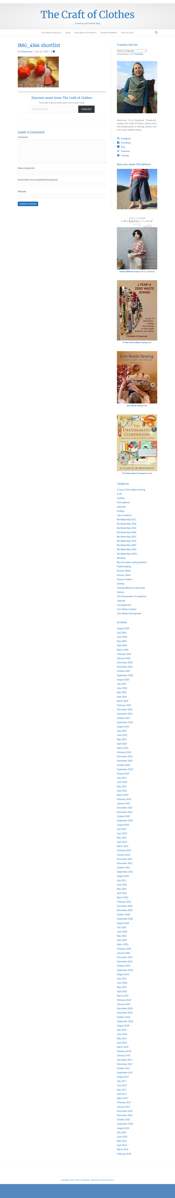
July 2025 (121, 684)
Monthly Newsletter (109, 33)
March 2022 (122, 846)
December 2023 (124, 756)
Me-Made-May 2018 (126, 524)
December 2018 (124, 1008)
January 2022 (123, 855)
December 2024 (124, 709)
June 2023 (122, 782)
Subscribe (86, 109)
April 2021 (122, 893)
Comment (23, 137)
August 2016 (123, 1128)
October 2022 (123, 816)
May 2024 (121, 739)
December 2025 (124, 662)
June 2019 (122, 983)
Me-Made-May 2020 (126, 532)
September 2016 (125, 1124)
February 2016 (124, 1154)
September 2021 (125, 872)
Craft (119, 494)
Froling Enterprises (107, 1180)
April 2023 (122, 791)
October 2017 (123, 1068)
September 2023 (125, 769)
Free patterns (123, 502)
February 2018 (124, 1051)
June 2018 (122, 1034)
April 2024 (122, 744)
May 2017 (121, 1090)
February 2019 (124, 1000)
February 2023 (124, 799)
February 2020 (124, 949)
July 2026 (121, 633)
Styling (120, 592)
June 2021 (122, 885)
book (137, 342)
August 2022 (123, 825)
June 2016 (122, 1137)
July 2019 (121, 978)
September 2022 (125, 820)
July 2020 (121, 927)
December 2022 (124, 808)
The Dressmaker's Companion (135, 473)
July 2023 (121, 778)
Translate (138, 54)
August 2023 (123, 773)
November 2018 (124, 1013)
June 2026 (122, 637)
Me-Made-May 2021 (126, 537)
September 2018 (125, 1021)
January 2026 (123, 658)
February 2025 (124, 705)
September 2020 (125, 919)
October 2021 (123, 867)
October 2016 (123, 1119)
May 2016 (121, 1141)
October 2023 (123, 765)
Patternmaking (124, 566)
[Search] (155, 32)
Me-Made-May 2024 (126, 549)
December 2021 (124, 859)
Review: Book (123, 571)
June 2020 (122, 932)
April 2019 (122, 991)
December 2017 (124, 1060)
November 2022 (124, 812)
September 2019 (125, 970)
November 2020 (124, 910)
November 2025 (124, 667)
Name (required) (26, 168)
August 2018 (123, 1025)
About (67, 33)
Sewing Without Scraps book (131, 588)
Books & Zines (127, 33)
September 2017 (125, 1072)
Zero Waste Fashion (126, 609)
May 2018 (121, 1038)
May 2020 (121, 936)
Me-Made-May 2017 (126, 519)
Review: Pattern (124, 579)
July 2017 (121, 1081)
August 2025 (123, 680)
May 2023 (121, 786)
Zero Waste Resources (51, 33)
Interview (121, 507)
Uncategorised (124, 605)
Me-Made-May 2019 (126, 528)
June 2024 (122, 735)
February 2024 (124, 752)
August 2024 (123, 726)
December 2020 (124, 906)
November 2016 (124, 1115)
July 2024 (121, 731)
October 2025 (123, 671)
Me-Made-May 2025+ (127, 554)
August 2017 (123, 1077)
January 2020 (123, 953)
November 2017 (124, 1064)
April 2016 (122, 1145)
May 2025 (121, 692)
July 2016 (121, 1132)
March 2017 (122, 1098)
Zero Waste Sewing (135, 406)
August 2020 (123, 923)
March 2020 (122, 944)
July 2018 (121, 1030)
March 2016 (122, 1149)
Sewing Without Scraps (129, 271)
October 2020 (123, 914)
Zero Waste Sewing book (129, 613)
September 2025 (125, 675)
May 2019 (121, 987)
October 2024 (123, 718)
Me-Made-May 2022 (126, 541)
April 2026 (122, 645)
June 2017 (122, 1085)
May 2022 (121, 838)
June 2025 (122, 688)
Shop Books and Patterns (86, 33)
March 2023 (122, 795)
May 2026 (121, 641)
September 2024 (125, 722)
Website (22, 191)
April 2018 (122, 1043)
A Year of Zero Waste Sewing (131, 490)
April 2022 (122, 842)
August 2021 (123, 876)
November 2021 (124, 863)
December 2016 (124, 1111)
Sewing (120, 583)
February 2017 (124, 1102)
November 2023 (124, 761)
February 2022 (124, 850)
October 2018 (123, 1017)
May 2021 (121, 889)
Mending (121, 558)
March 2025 (122, 701)
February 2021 (124, 902)
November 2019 (124, 961)
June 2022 (122, 833)
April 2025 (122, 697)
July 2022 (121, 829)
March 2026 (122, 650)
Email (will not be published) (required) (37, 180)
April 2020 (122, 940)
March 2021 (122, 897)
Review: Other (124, 575)
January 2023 (123, 803)
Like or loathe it (124, 515)
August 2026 (123, 628)
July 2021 (121, 880)
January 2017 (123, 1107)
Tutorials (121, 601)
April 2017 (122, 1094)
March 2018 (122, 1047)
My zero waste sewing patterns (132, 562)
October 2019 (123, 966)
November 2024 (124, 714)
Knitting (120, 511)
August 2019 (123, 974)
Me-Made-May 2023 (126, 545)
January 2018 (123, 1055)
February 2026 (124, 654)
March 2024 (122, 748)
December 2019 (124, 957)
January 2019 (123, 1004)
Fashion (121, 498)
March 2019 (122, 996)
